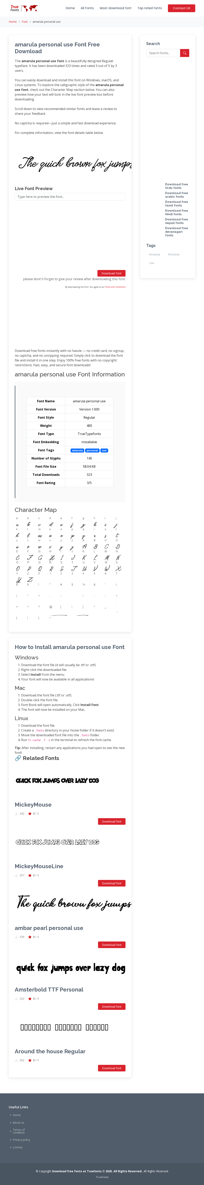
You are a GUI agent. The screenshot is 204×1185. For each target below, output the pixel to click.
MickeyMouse (33, 804)
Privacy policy (21, 1139)
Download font (112, 821)
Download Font (111, 273)
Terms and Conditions (115, 287)
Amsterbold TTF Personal (49, 989)
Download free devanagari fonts (176, 231)
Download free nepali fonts (176, 221)
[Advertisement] (70, 237)
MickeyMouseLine (39, 866)
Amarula (154, 254)
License (18, 1147)
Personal (173, 254)
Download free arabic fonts (176, 194)
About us (18, 1122)
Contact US (181, 8)
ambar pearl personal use (49, 928)
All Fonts (87, 8)
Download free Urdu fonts (176, 186)
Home (70, 8)
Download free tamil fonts (176, 203)
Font (25, 22)
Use (151, 263)
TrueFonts (102, 1177)
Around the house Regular (50, 1051)
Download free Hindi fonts (176, 212)
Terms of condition (19, 1131)
